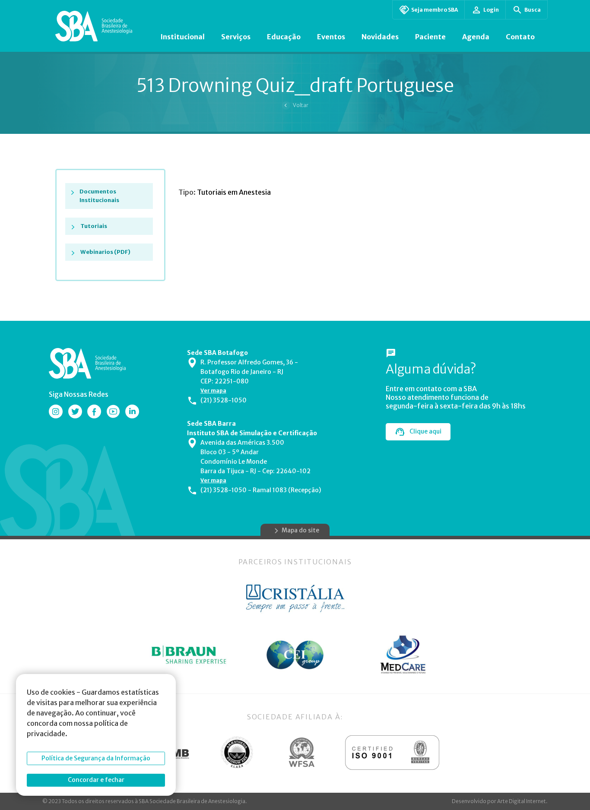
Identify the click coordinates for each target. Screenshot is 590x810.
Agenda (475, 36)
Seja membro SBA (434, 9)
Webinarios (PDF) (105, 252)
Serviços (236, 36)
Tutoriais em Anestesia (234, 192)
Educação (284, 36)
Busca (532, 9)
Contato (520, 36)
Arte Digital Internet (521, 801)
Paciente (430, 36)
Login (491, 9)
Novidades (380, 36)
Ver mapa (213, 390)
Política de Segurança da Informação (95, 758)
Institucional (182, 36)
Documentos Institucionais (99, 196)
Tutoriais (93, 226)
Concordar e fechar (96, 780)
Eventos (331, 36)
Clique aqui (425, 431)
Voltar (300, 105)
